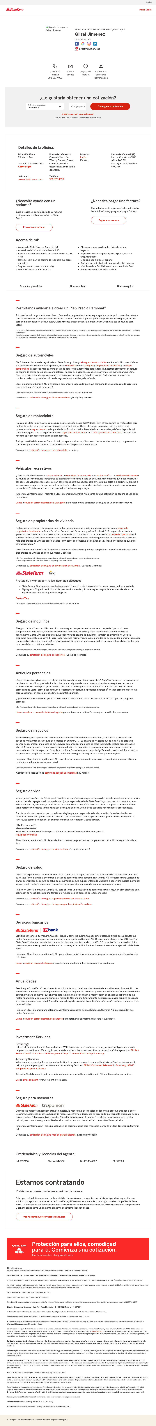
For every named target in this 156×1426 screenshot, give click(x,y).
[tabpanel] (78, 163)
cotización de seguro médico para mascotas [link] (52, 1135)
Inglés (83, 157)
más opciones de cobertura (107, 432)
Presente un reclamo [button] (34, 227)
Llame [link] (19, 502)
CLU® (89, 39)
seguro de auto (39, 429)
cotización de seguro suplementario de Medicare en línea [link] (59, 898)
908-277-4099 (56, 179)
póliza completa (97, 1331)
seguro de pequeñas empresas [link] (60, 773)
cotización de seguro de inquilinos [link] (47, 655)
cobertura (71, 365)
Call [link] (18, 1080)
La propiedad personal (119, 534)
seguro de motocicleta (73, 432)
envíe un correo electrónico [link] (38, 963)
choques (89, 365)
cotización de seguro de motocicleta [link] (48, 450)
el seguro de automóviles (94, 362)
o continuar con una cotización (78, 114)
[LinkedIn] (95, 44)
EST (132, 154)
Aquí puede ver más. (26, 835)
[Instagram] (89, 44)
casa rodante (55, 475)
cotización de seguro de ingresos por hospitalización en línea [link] (61, 904)
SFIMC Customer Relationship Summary (105, 1065)
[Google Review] (83, 44)
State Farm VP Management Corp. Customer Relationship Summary (68, 1053)
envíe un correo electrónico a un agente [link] (45, 502)
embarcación (103, 475)
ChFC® (77, 39)
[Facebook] (77, 44)
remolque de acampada (78, 475)
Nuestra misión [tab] (78, 286)
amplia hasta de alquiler (108, 365)
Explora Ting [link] (22, 598)
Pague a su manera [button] (109, 220)
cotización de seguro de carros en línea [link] (50, 397)
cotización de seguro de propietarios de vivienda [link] (55, 566)
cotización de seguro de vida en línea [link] (49, 849)
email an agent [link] (30, 1080)
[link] (70, 71)
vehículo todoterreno (127, 475)
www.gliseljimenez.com (30, 179)
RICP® (83, 39)
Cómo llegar (24, 166)
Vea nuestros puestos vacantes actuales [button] (44, 1217)
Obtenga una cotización (110, 106)
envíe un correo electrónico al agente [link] (43, 712)
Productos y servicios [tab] (31, 286)
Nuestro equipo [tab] (125, 286)
